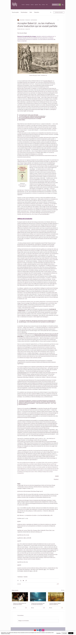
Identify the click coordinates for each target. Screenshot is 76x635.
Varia (31, 12)
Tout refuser (64, 633)
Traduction (36, 12)
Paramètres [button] (58, 633)
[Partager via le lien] (26, 580)
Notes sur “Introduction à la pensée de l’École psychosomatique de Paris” (19, 604)
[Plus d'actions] (58, 20)
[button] (63, 4)
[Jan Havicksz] (20, 596)
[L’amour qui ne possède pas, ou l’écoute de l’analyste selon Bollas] (38, 596)
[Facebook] (40, 630)
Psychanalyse (24, 12)
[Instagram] (43, 630)
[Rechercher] (60, 5)
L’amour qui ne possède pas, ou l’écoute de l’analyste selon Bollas (38, 604)
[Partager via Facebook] (17, 580)
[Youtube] (35, 630)
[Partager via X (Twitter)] (20, 580)
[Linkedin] (38, 630)
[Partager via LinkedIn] (23, 580)
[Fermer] (74, 633)
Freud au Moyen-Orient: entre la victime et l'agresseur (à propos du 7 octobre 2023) (55, 604)
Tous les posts (15, 12)
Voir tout (62, 590)
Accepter (70, 633)
